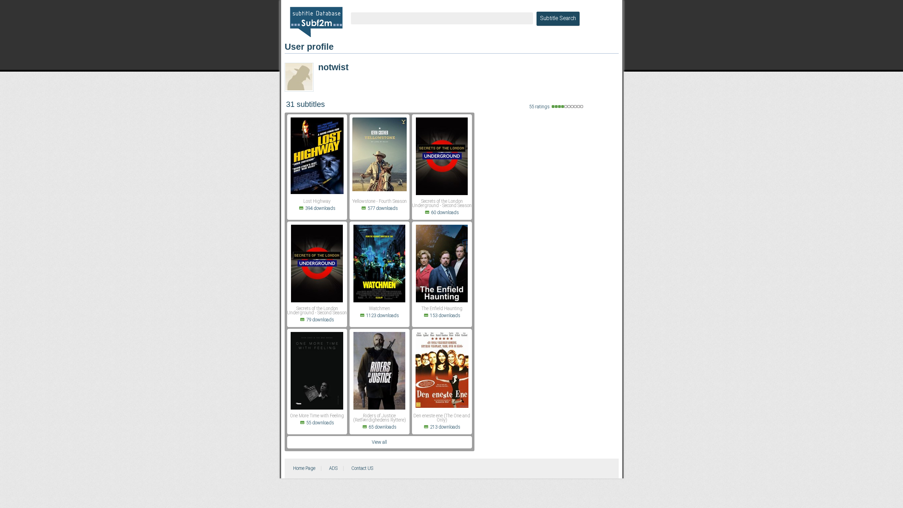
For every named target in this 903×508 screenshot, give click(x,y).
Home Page (304, 468)
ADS (333, 468)
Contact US (362, 468)
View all (379, 442)
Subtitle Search (558, 18)
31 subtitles (305, 104)
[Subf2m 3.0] (316, 22)
